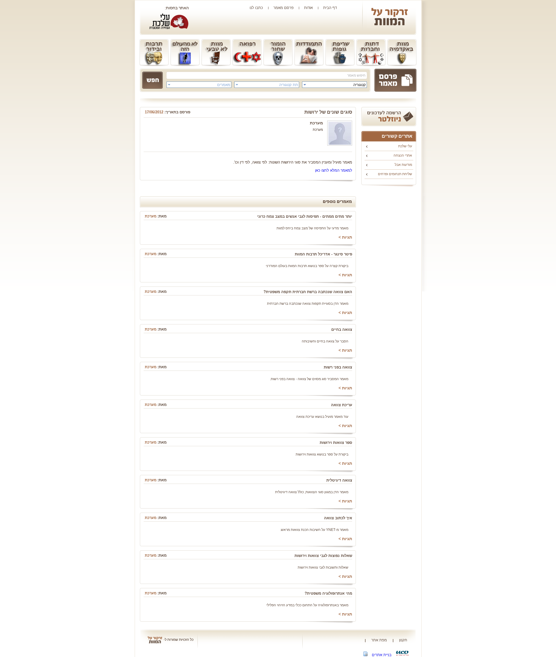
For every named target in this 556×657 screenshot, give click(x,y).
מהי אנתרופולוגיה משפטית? (328, 593)
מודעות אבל (403, 165)
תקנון (403, 640)
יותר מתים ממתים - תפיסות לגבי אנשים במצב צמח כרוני (304, 216)
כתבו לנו (256, 8)
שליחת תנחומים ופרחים (395, 174)
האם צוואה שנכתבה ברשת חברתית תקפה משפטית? (308, 292)
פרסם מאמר (283, 8)
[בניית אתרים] (402, 655)
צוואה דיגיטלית (339, 480)
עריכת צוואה (341, 405)
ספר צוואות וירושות (336, 442)
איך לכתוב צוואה (338, 518)
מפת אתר (379, 640)
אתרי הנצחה (403, 155)
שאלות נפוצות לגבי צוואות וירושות (323, 555)
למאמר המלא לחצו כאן (333, 170)
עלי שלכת (405, 146)
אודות (308, 8)
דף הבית (330, 8)
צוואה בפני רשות (338, 367)
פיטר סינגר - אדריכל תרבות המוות (323, 254)
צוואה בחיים (341, 329)
